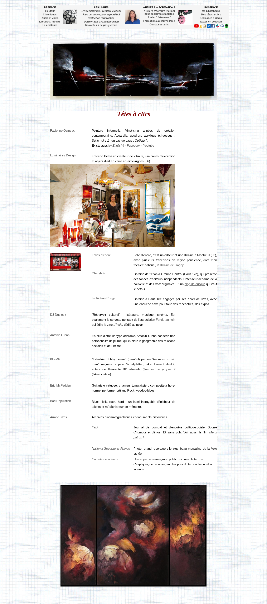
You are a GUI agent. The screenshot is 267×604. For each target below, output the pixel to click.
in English (115, 145)
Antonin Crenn (59, 335)
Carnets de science (105, 459)
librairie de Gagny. (172, 265)
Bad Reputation (60, 401)
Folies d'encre (101, 255)
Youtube (148, 145)
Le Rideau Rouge (103, 298)
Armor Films (58, 417)
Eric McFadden (60, 385)
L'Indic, (118, 324)
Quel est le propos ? (159, 369)
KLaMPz (56, 359)
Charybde (98, 273)
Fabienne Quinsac (62, 130)
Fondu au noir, (165, 319)
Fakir (95, 427)
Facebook (133, 145)
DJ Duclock (58, 314)
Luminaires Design (63, 155)
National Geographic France (111, 448)
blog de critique (195, 284)
